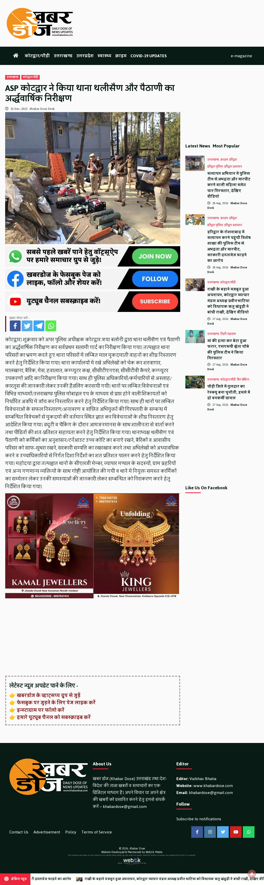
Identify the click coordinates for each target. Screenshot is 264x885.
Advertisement (47, 832)
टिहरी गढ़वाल (228, 334)
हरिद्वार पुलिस (215, 166)
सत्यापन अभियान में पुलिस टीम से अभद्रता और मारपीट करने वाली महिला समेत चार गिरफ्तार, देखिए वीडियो (228, 185)
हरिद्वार (233, 159)
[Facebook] (15, 325)
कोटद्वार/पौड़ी (37, 56)
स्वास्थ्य (104, 56)
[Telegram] (39, 325)
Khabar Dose (137, 848)
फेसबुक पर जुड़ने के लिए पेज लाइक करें (56, 702)
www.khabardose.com (213, 786)
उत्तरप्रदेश (85, 56)
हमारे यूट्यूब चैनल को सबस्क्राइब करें (54, 717)
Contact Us (18, 832)
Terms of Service (96, 832)
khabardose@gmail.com (125, 806)
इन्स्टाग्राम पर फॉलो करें (40, 710)
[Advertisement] (92, 637)
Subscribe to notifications (198, 819)
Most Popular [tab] (226, 146)
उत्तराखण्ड (63, 56)
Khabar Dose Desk (42, 109)
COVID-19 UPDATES (148, 56)
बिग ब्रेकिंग (243, 379)
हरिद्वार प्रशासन (233, 166)
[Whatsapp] (50, 325)
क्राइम (121, 56)
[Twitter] (27, 325)
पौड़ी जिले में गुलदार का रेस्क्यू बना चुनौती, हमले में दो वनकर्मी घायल (228, 392)
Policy (70, 832)
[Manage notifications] (252, 874)
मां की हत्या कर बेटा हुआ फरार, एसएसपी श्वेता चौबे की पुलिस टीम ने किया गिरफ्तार (228, 349)
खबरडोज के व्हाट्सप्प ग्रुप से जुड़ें (48, 695)
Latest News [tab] (197, 146)
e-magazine (241, 56)
